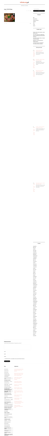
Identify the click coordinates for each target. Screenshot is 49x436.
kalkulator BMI (10, 384)
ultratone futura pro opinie (7, 428)
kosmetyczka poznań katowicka (8, 389)
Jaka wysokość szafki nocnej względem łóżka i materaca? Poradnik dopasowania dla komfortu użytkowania (39, 35)
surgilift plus (5, 420)
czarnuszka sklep (6, 376)
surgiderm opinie (7, 419)
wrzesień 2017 (35, 324)
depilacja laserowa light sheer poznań (7, 378)
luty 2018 (34, 317)
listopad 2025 (34, 254)
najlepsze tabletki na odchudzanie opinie (8, 397)
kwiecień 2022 (35, 276)
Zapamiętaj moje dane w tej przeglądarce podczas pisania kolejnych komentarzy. (15, 358)
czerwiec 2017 (34, 328)
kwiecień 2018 (35, 316)
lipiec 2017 (34, 327)
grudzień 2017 (35, 320)
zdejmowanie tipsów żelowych (8, 435)
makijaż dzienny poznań (7, 394)
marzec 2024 (34, 269)
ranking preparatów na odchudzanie (7, 409)
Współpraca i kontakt (24, 5)
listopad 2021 (34, 283)
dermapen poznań (7, 380)
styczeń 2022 (34, 280)
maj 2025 (34, 262)
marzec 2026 (34, 250)
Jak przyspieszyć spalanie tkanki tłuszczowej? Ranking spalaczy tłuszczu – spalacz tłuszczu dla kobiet (18, 402)
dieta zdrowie (11, 381)
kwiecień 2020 (35, 309)
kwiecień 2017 (35, 331)
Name (5, 351)
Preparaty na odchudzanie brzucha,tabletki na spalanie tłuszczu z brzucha (18, 406)
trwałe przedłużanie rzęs (7, 426)
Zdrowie (34, 25)
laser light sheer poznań (7, 391)
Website (5, 356)
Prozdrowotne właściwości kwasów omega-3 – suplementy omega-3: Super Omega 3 (18, 392)
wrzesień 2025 (35, 257)
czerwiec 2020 (34, 306)
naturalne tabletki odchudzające (7, 399)
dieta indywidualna (6, 381)
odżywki (12, 399)
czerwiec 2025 (34, 261)
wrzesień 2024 (35, 265)
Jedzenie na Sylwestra (35, 20)
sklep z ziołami (6, 412)
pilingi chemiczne (8, 407)
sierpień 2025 (34, 258)
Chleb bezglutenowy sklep (6, 373)
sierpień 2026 (34, 246)
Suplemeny (34, 21)
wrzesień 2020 (35, 302)
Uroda (34, 24)
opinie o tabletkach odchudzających (8, 404)
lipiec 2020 (34, 305)
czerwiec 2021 (34, 290)
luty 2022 (34, 279)
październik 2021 (35, 284)
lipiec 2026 (34, 247)
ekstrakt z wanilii (6, 384)
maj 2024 (34, 268)
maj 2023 (34, 272)
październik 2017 (35, 323)
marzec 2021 (34, 294)
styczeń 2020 (34, 313)
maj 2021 (34, 291)
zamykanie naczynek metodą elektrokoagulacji (7, 430)
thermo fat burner (6, 423)
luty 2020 (34, 312)
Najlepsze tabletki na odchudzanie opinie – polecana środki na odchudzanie (18, 378)
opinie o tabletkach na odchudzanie (7, 403)
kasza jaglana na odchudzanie (7, 387)
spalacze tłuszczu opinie (6, 415)
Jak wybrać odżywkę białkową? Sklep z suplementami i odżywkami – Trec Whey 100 (18, 370)
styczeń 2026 (34, 251)
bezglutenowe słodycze (6, 370)
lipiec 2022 (34, 273)
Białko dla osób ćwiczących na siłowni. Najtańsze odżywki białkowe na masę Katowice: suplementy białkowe (18, 374)
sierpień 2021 (34, 287)
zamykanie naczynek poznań (7, 432)
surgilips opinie (9, 420)
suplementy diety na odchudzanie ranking (8, 417)
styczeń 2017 (34, 335)
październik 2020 (35, 301)
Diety (33, 17)
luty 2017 (34, 334)
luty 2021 (34, 295)
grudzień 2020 (35, 298)
